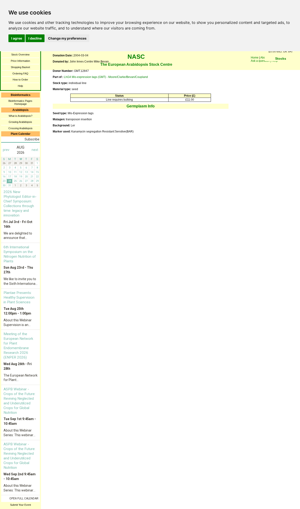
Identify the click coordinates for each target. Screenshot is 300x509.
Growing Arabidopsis (20, 122)
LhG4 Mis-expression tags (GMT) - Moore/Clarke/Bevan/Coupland (106, 77)
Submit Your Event (20, 504)
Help (20, 85)
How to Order (20, 79)
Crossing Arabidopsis (20, 128)
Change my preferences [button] (67, 38)
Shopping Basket (20, 67)
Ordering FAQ (20, 73)
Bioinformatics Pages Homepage (20, 102)
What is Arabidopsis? (20, 115)
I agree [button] (16, 38)
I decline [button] (35, 38)
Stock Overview (20, 54)
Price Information (20, 60)
